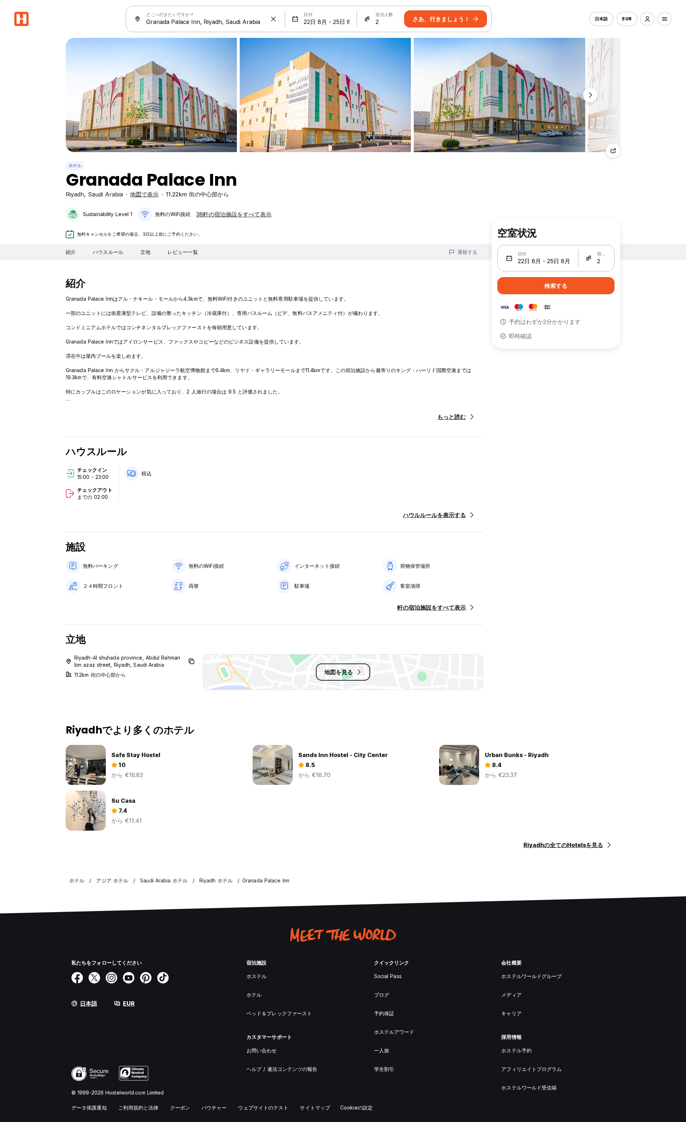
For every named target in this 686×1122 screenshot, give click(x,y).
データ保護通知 (89, 1108)
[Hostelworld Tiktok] (163, 977)
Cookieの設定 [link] (356, 1108)
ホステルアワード (394, 1032)
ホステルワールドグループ (531, 976)
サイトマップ (315, 1108)
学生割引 (384, 1069)
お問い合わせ (262, 1050)
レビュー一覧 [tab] (183, 252)
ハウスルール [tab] (108, 252)
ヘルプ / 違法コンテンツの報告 (282, 1069)
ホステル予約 (516, 1050)
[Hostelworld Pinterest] (145, 977)
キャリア (511, 1013)
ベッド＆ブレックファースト (279, 1013)
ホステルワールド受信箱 (529, 1088)
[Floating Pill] (590, 95)
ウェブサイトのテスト (263, 1108)
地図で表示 (144, 194)
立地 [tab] (145, 252)
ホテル (75, 165)
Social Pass (388, 976)
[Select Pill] (647, 19)
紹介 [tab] (71, 252)
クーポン (180, 1108)
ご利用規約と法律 (138, 1108)
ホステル (257, 976)
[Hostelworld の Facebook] (77, 977)
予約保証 (384, 1013)
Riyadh (75, 194)
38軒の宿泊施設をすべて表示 (234, 214)
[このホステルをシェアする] (613, 151)
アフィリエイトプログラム (531, 1069)
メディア (511, 995)
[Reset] (273, 18)
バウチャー (214, 1108)
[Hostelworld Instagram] (111, 977)
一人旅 (381, 1050)
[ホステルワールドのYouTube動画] (128, 977)
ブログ (381, 995)
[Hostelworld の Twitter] (94, 977)
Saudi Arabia (105, 194)
